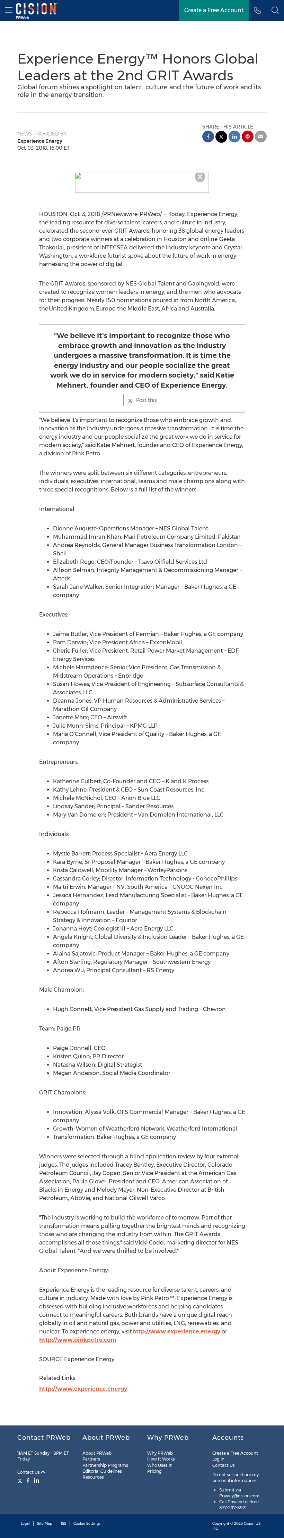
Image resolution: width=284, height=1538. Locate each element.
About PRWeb (97, 1453)
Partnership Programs (105, 1465)
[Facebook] (28, 1480)
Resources (93, 1477)
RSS (63, 1523)
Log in (218, 1459)
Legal (25, 1523)
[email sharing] (261, 137)
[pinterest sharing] (248, 137)
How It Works (161, 1459)
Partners (91, 1459)
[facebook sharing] (208, 137)
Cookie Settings (86, 1523)
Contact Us (29, 1472)
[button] (142, 176)
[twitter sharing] (221, 137)
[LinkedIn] (36, 1480)
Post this (146, 400)
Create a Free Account (213, 10)
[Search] (275, 10)
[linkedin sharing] (234, 137)
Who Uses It (159, 1465)
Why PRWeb (160, 1453)
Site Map (44, 1523)
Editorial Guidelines (102, 1471)
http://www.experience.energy (176, 1331)
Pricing (154, 1471)
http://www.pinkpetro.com (77, 1340)
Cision (249, 1523)
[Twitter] (20, 1480)
